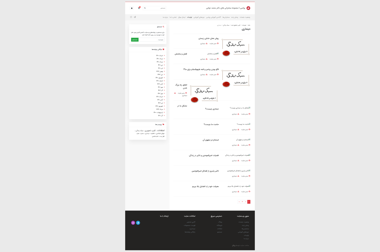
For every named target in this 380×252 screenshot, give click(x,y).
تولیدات (189, 17)
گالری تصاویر (191, 222)
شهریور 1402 (159, 106)
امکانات (219, 229)
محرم (142, 133)
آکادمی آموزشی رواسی (213, 17)
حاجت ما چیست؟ (211, 124)
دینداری (202, 43)
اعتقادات (160, 130)
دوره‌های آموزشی (199, 17)
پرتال (233, 245)
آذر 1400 (160, 115)
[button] (139, 8)
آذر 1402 (160, 90)
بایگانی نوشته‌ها (190, 232)
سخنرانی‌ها (226, 17)
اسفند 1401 (159, 81)
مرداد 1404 (159, 109)
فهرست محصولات (189, 225)
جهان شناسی (159, 133)
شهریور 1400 (159, 77)
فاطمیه (152, 133)
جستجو (134, 39)
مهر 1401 (160, 87)
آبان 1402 (160, 84)
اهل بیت (161, 136)
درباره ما (165, 17)
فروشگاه (219, 225)
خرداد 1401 (159, 96)
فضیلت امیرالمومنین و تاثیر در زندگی (204, 155)
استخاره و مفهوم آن (211, 139)
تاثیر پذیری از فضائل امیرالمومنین (205, 170)
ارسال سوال (181, 17)
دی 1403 (160, 74)
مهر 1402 (160, 93)
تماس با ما (173, 17)
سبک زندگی (139, 130)
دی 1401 (160, 65)
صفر (138, 133)
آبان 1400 (160, 100)
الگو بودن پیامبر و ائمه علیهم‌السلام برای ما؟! (201, 69)
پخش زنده (234, 17)
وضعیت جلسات (245, 17)
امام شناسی (155, 136)
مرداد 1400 (160, 58)
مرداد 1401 (160, 62)
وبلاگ (220, 222)
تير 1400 (160, 68)
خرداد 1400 (159, 55)
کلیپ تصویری (149, 130)
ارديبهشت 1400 (158, 112)
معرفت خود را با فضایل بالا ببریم (205, 186)
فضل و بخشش (181, 53)
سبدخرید (192, 229)
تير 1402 (160, 103)
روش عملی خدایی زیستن (209, 38)
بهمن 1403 (159, 71)
